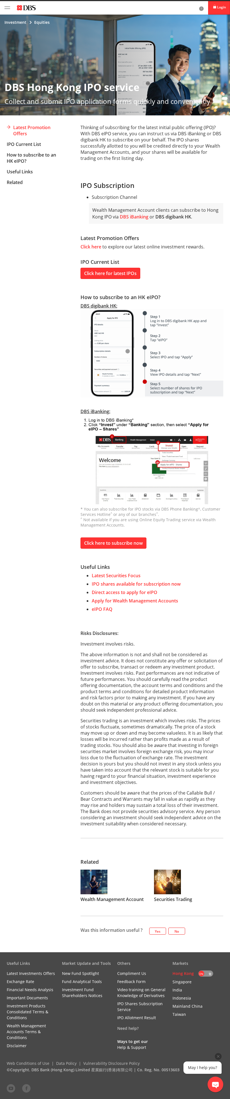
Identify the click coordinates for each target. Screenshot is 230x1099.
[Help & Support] (201, 7)
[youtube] (11, 1088)
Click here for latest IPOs (110, 273)
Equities (42, 22)
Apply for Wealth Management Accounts (135, 601)
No (176, 931)
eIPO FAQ (102, 609)
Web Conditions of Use (28, 1063)
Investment (15, 22)
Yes (157, 931)
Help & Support (131, 1047)
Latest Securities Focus (116, 575)
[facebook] (26, 1088)
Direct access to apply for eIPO (124, 592)
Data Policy (66, 1063)
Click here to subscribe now (113, 543)
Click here (91, 247)
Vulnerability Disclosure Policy (111, 1063)
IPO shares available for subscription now (136, 584)
